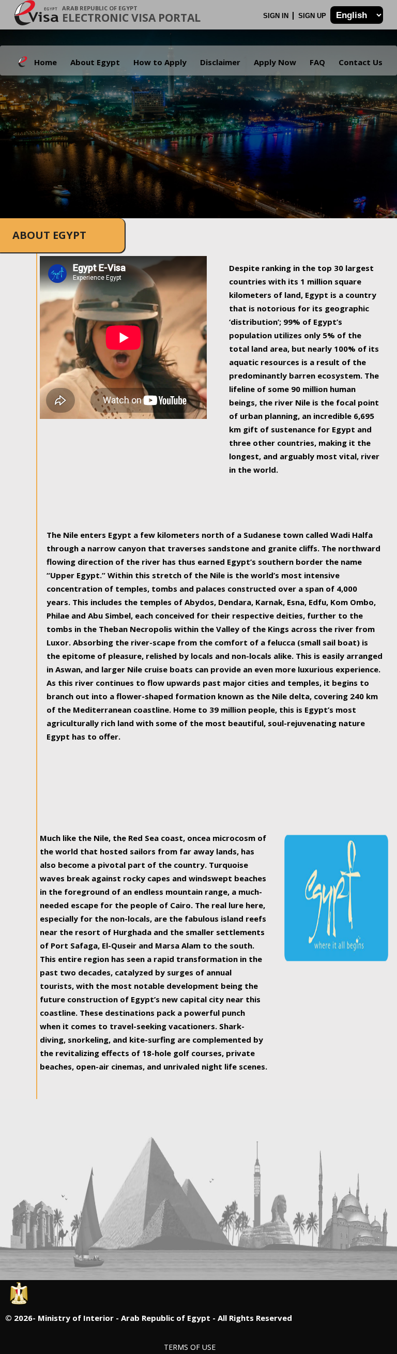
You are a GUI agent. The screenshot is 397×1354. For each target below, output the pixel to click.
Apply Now (275, 62)
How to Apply (160, 62)
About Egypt (95, 62)
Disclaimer (220, 62)
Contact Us (361, 62)
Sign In (277, 16)
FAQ (317, 62)
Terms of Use (190, 1347)
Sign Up (313, 16)
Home (45, 62)
